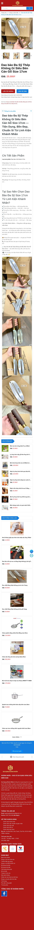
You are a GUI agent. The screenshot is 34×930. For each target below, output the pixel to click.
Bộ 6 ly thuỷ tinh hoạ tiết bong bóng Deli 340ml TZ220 (20, 496)
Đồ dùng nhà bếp (5, 867)
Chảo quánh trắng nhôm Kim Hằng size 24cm (15, 633)
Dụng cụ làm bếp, (10, 101)
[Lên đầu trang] (30, 925)
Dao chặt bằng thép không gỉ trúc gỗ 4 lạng (14, 609)
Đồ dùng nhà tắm (5, 865)
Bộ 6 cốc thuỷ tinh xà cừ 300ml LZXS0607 (20, 463)
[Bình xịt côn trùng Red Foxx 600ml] (5, 448)
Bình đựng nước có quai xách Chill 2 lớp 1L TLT (20, 505)
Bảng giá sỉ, (25, 101)
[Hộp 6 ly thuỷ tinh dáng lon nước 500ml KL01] (5, 482)
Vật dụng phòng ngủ (6, 869)
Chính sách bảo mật (8, 825)
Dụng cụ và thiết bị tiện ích (8, 863)
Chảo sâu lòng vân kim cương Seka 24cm (14, 656)
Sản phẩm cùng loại (9, 518)
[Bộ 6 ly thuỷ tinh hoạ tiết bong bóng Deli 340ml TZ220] (5, 499)
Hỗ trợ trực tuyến (17, 751)
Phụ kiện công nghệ (6, 883)
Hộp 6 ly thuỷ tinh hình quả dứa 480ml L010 (20, 471)
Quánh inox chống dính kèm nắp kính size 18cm (15, 704)
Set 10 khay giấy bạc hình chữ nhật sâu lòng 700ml (16, 537)
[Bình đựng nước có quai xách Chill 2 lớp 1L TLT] (5, 507)
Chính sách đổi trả (8, 827)
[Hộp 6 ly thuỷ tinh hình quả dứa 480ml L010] (5, 473)
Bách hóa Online (5, 857)
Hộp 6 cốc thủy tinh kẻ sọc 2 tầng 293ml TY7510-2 (20, 488)
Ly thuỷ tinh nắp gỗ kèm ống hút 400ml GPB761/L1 (20, 454)
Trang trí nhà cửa (5, 873)
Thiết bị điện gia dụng (7, 861)
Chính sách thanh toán (9, 821)
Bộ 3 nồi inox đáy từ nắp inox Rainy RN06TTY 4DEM (17, 680)
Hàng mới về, (14, 103)
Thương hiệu (4, 885)
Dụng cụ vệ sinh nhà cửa (7, 859)
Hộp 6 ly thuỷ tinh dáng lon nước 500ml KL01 (20, 480)
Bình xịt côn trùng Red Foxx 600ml (20, 446)
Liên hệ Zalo (22, 91)
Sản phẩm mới (7, 441)
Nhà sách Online (5, 875)
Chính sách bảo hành (8, 829)
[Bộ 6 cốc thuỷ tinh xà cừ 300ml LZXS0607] (5, 465)
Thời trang (4, 881)
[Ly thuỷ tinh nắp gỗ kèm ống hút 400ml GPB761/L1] (5, 457)
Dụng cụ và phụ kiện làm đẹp (9, 879)
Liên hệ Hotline (8, 91)
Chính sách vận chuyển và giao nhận (13, 823)
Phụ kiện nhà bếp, (19, 101)
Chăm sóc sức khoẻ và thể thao (9, 877)
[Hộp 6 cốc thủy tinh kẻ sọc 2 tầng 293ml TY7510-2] (5, 490)
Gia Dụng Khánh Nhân (7, 782)
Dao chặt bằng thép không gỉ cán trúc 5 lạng (14, 585)
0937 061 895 (9, 815)
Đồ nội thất (4, 871)
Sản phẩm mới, (7, 103)
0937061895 (17, 745)
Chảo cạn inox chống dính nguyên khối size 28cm (16, 728)
